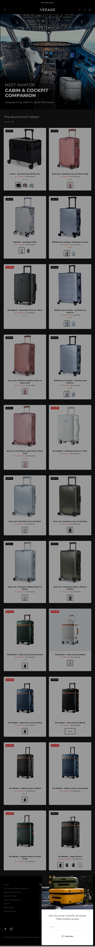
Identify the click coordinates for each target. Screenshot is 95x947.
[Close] (88, 881)
